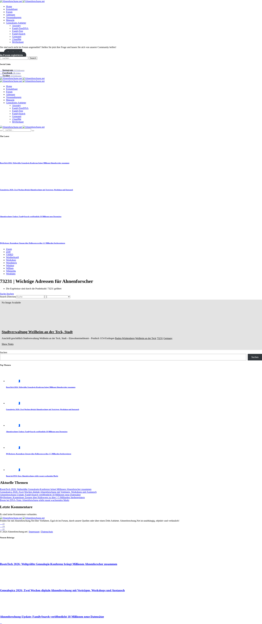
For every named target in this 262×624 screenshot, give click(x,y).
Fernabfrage (12, 9)
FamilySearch (18, 34)
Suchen (3, 352)
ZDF (8, 252)
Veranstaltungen (13, 17)
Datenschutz (47, 531)
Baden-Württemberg (125, 338)
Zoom (9, 249)
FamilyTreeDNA (20, 28)
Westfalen (10, 273)
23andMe (16, 39)
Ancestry (16, 25)
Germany (167, 338)
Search (33, 58)
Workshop (11, 260)
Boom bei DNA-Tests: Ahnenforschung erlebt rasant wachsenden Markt (32, 476)
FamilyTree (17, 31)
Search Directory (8, 296)
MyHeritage (18, 42)
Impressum (34, 531)
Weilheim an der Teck (145, 338)
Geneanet (16, 36)
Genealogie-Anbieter (16, 23)
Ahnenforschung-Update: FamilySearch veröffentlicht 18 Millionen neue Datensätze (30, 216)
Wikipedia (11, 271)
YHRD (9, 254)
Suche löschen (7, 293)
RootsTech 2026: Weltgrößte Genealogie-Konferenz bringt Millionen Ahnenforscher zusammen (34, 163)
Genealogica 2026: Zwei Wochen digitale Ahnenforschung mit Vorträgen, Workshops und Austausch (36, 190)
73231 (160, 338)
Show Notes (7, 344)
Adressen (10, 14)
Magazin (10, 20)
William (9, 268)
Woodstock (11, 262)
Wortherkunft (12, 257)
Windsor (10, 265)
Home (9, 6)
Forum (9, 12)
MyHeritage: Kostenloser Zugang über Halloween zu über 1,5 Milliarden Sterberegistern (32, 243)
